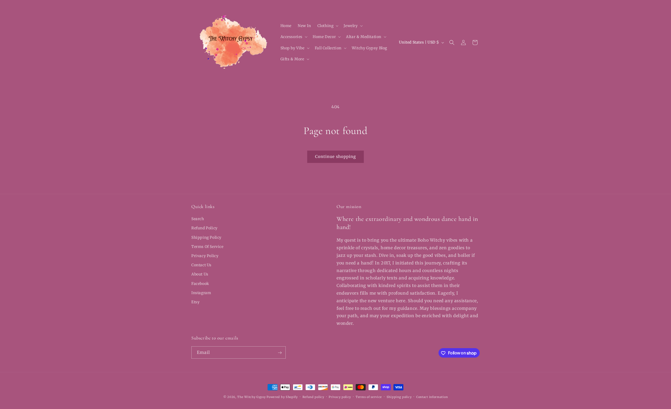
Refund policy (313, 397)
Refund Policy (204, 228)
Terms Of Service (207, 246)
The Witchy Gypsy (251, 397)
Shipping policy (399, 397)
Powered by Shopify (282, 397)
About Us (199, 274)
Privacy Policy (204, 255)
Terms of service (369, 397)
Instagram (201, 292)
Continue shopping (335, 156)
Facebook (200, 283)
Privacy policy (340, 397)
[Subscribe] (279, 353)
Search (197, 218)
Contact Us (201, 265)
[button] (327, 25)
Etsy (195, 302)
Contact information (432, 397)
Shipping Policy (206, 237)
